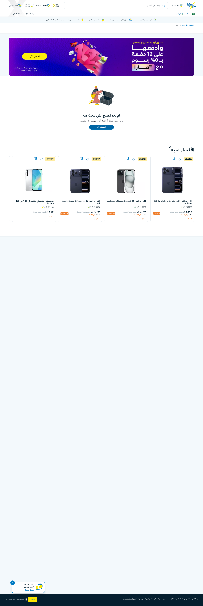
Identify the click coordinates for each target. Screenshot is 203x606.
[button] (16, 599)
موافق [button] (33, 599)
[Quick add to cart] (164, 159)
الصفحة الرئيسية (188, 25)
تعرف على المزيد (129, 599)
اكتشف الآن (101, 127)
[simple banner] (191, 5)
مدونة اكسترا (30, 14)
